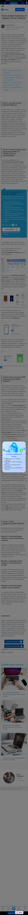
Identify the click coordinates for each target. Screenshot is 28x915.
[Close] (4, 443)
